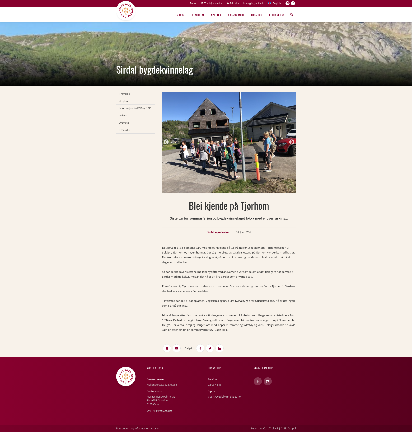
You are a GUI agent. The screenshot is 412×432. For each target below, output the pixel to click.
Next (292, 142)
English (277, 3)
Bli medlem (197, 15)
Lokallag (256, 15)
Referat (123, 115)
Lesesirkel (124, 129)
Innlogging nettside (253, 3)
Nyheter (216, 15)
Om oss (179, 15)
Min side (234, 3)
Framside (124, 93)
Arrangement (236, 15)
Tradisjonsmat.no (213, 3)
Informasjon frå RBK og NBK (135, 108)
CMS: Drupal (288, 428)
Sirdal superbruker (218, 232)
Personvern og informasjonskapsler (138, 428)
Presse (193, 3)
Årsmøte (124, 122)
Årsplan (123, 101)
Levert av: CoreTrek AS (264, 428)
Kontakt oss (277, 15)
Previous (166, 142)
